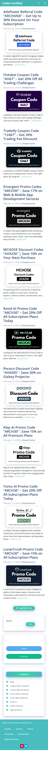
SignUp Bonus (16, 710)
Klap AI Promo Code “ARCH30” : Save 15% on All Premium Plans (22, 431)
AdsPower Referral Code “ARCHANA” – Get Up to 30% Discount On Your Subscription (22, 17)
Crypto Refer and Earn (19, 686)
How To (13, 702)
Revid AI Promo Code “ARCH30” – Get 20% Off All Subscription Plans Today (22, 314)
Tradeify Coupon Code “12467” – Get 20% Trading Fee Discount (21, 134)
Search (9, 621)
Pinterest (24, 656)
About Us (30, 729)
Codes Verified (12, 3)
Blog (12, 682)
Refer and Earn (16, 706)
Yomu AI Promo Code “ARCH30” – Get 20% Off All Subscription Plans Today (22, 492)
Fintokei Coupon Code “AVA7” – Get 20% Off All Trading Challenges (22, 78)
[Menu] (45, 3)
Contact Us (19, 729)
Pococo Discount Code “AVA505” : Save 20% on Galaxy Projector (22, 372)
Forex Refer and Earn (19, 694)
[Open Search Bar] (39, 3)
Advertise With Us (23, 734)
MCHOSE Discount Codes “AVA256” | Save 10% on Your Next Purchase (23, 253)
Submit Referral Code (11, 739)
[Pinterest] (22, 746)
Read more (20, 64)
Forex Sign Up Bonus (19, 698)
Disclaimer (7, 729)
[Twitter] (26, 746)
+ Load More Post (25, 608)
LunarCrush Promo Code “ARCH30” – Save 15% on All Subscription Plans (23, 553)
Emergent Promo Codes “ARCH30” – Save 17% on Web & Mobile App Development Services (22, 192)
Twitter (24, 648)
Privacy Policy (8, 734)
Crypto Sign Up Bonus (19, 690)
